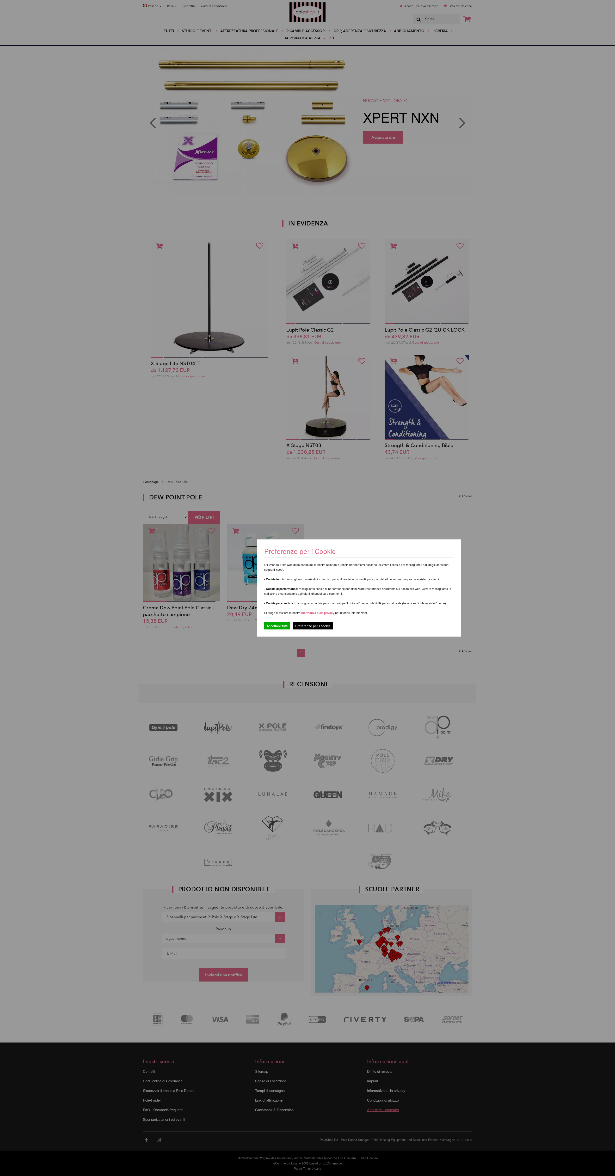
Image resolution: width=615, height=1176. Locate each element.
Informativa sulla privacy (317, 613)
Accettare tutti (277, 626)
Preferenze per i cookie (313, 626)
